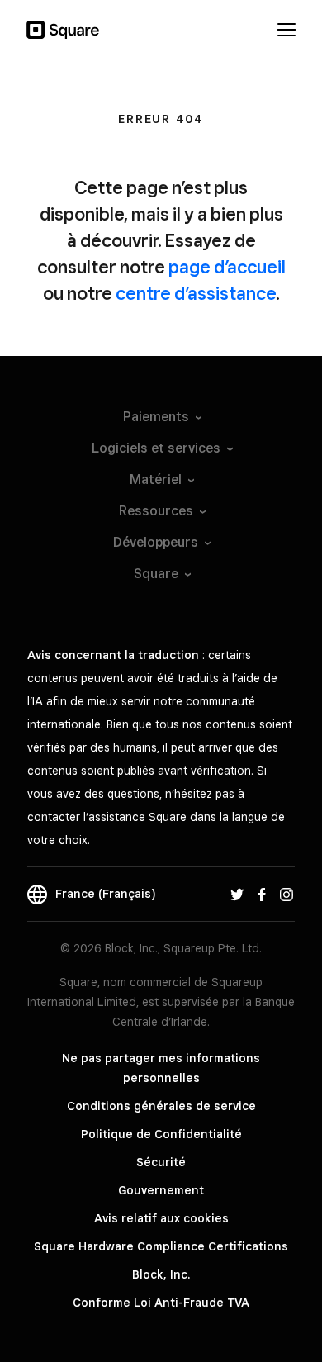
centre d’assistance (196, 293)
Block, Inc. (161, 1274)
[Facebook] (261, 893)
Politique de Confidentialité (161, 1134)
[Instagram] (286, 893)
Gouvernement (161, 1190)
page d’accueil (227, 267)
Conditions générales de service (161, 1106)
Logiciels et (156, 448)
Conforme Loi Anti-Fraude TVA (161, 1302)
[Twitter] (237, 893)
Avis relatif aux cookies (161, 1218)
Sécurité (161, 1162)
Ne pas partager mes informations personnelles (161, 1067)
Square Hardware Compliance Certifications (161, 1246)
